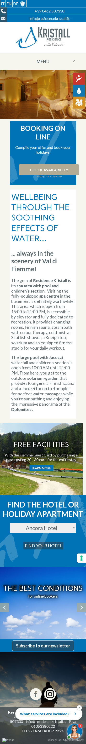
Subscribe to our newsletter (43, 645)
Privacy (79, 739)
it (3, 3)
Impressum (54, 739)
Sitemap (68, 739)
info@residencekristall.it (46, 721)
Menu (43, 61)
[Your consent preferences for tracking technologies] (81, 558)
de (15, 3)
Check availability (49, 169)
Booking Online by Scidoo (49, 176)
